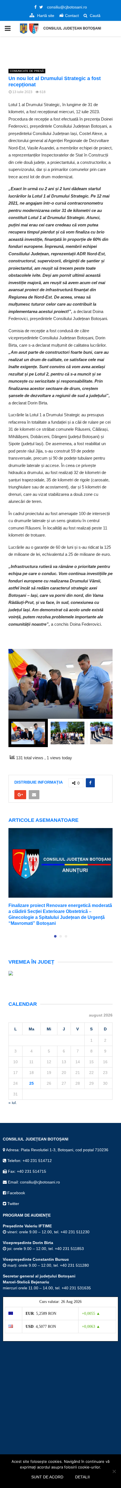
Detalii (82, 1477)
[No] (114, 1471)
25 (31, 1083)
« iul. (12, 1102)
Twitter (12, 1203)
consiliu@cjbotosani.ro (67, 7)
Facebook (15, 1193)
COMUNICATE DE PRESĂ (27, 70)
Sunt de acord (47, 1477)
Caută (94, 15)
